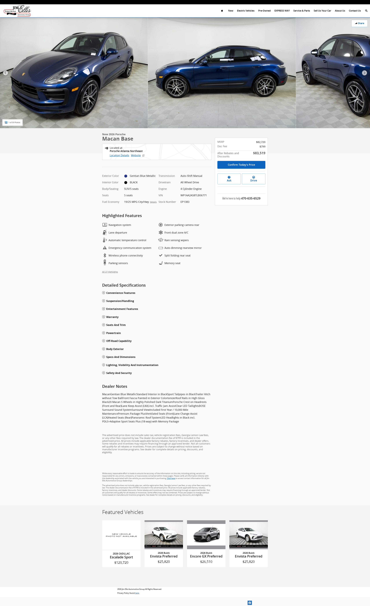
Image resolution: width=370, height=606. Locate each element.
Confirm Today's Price (241, 164)
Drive (253, 180)
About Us (340, 10)
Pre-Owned (264, 10)
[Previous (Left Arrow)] (5, 73)
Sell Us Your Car (322, 10)
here (137, 593)
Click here (171, 478)
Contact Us (355, 10)
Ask (229, 180)
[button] (156, 293)
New (230, 10)
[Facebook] (250, 603)
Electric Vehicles (246, 10)
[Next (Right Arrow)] (364, 73)
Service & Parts (301, 10)
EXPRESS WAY (282, 10)
